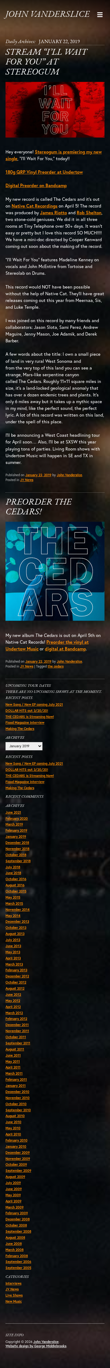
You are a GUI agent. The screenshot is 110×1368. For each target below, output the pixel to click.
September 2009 (18, 1170)
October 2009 (16, 1164)
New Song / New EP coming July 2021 (34, 704)
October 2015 (16, 891)
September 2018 (18, 861)
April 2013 (13, 958)
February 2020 (17, 818)
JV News (26, 480)
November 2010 (18, 1098)
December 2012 (17, 976)
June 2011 (13, 1055)
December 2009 (18, 1152)
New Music (14, 1301)
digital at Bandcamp (65, 649)
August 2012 (15, 988)
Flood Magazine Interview (25, 722)
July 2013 (13, 940)
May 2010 (13, 1128)
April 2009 (13, 1201)
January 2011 (16, 1085)
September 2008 (18, 1231)
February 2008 (17, 1256)
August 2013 (15, 934)
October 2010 (16, 1104)
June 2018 (13, 873)
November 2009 (18, 1159)
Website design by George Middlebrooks (36, 1346)
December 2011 (17, 1025)
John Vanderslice (48, 14)
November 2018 (17, 849)
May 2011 (13, 1061)
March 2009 (15, 1207)
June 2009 (14, 1189)
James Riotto (53, 212)
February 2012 (16, 1019)
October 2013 (16, 927)
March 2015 (14, 903)
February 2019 (16, 830)
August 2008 (15, 1237)
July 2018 (13, 867)
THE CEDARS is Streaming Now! (30, 717)
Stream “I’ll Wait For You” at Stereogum (46, 62)
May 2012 (13, 1000)
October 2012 (16, 982)
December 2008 (18, 1219)
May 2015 (13, 897)
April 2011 (13, 1067)
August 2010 (15, 1116)
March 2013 (14, 964)
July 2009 (13, 1183)
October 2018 (16, 855)
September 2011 (18, 1043)
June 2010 (13, 1122)
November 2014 (18, 909)
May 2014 (13, 916)
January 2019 (16, 836)
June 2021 (13, 812)
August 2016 (15, 885)
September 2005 (18, 1268)
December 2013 (17, 921)
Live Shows (14, 1295)
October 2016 (16, 879)
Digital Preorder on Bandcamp (36, 185)
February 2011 (16, 1079)
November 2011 (17, 1031)
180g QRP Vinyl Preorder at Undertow (44, 172)
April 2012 (13, 1007)
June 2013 (13, 946)
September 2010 (18, 1110)
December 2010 (17, 1092)
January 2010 (16, 1146)
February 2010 (17, 1140)
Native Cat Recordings (34, 206)
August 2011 (15, 1049)
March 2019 (14, 824)
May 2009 (13, 1195)
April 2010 (13, 1134)
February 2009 (17, 1213)
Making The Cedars (20, 728)
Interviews (13, 1283)
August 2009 (15, 1177)
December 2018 (17, 842)
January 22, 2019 (38, 475)
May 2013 (13, 952)
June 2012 (13, 994)
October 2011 (16, 1037)
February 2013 (16, 970)
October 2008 (16, 1225)
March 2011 (14, 1073)
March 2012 (14, 1013)
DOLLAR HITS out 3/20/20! (27, 710)
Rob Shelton (89, 212)
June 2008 (14, 1243)
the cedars (56, 666)
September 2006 (18, 1262)
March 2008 (15, 1250)
